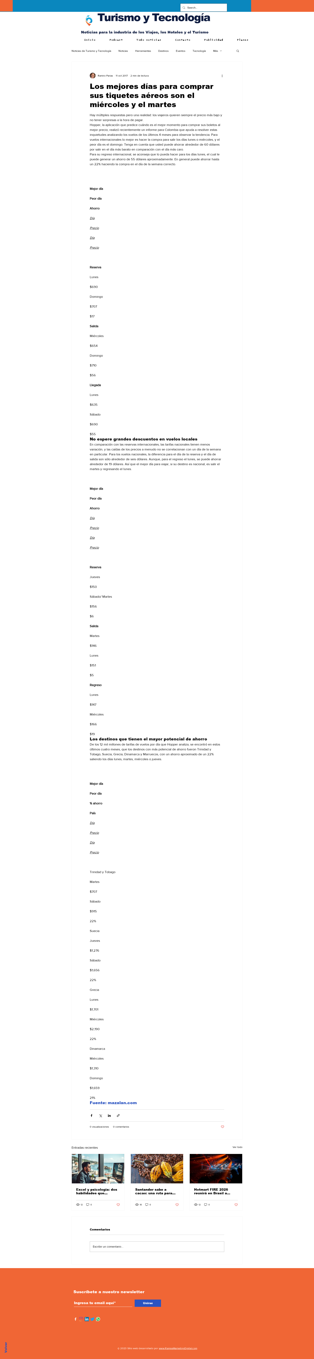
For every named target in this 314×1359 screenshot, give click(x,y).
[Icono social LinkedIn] (87, 1319)
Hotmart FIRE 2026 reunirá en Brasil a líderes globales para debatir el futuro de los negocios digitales (214, 1191)
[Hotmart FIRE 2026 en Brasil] (216, 1168)
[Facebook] (75, 1319)
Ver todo (237, 1147)
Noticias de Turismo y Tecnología (91, 50)
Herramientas (143, 50)
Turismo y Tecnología (153, 17)
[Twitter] (92, 1319)
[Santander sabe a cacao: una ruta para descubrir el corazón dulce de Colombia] (157, 1168)
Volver (6, 1347)
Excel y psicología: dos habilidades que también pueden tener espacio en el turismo (96, 1191)
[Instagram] (81, 1319)
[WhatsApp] (98, 1319)
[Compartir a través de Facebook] (91, 1115)
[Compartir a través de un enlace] (118, 1115)
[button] (237, 50)
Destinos (163, 50)
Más (215, 50)
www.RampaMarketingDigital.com (178, 1348)
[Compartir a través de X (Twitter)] (100, 1115)
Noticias (123, 50)
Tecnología (199, 50)
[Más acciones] (222, 75)
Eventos (180, 50)
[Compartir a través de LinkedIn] (109, 1115)
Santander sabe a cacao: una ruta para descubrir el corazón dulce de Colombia (153, 1191)
